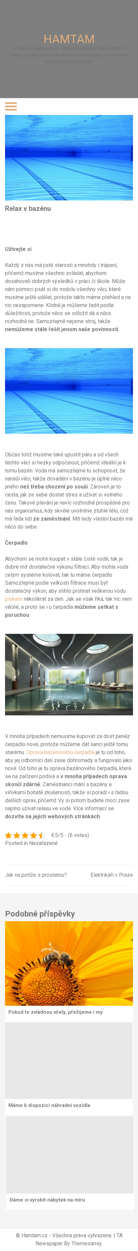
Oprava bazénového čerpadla (60, 752)
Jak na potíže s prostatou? (36, 875)
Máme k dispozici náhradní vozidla (49, 1105)
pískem (13, 599)
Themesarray (86, 1243)
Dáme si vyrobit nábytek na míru (47, 1200)
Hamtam (69, 39)
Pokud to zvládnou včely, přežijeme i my (55, 1012)
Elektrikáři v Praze (111, 875)
